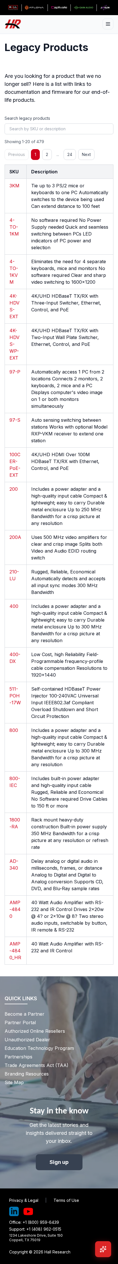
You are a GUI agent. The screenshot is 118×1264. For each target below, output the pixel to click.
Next (86, 154)
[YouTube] (28, 1211)
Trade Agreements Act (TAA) (36, 1065)
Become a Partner (24, 1014)
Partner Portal (20, 1022)
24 (69, 154)
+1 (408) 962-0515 (43, 1229)
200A (15, 537)
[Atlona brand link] (34, 7)
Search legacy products (27, 118)
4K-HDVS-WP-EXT (14, 344)
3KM (14, 185)
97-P (14, 372)
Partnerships (18, 1057)
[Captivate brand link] (59, 8)
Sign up (59, 1162)
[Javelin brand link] (105, 8)
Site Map (14, 1082)
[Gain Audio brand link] (83, 7)
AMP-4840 (15, 909)
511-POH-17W (15, 695)
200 (13, 489)
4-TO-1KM (14, 227)
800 (13, 730)
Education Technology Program (39, 1048)
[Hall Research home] (15, 24)
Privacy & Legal (23, 1200)
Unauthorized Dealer (27, 1039)
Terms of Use (66, 1200)
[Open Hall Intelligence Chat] (103, 1249)
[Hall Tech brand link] (13, 8)
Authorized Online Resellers (35, 1031)
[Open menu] (108, 24)
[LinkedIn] (14, 1211)
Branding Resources (27, 1074)
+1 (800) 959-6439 (41, 1222)
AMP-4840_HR (15, 950)
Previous (16, 154)
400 (13, 606)
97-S (14, 420)
